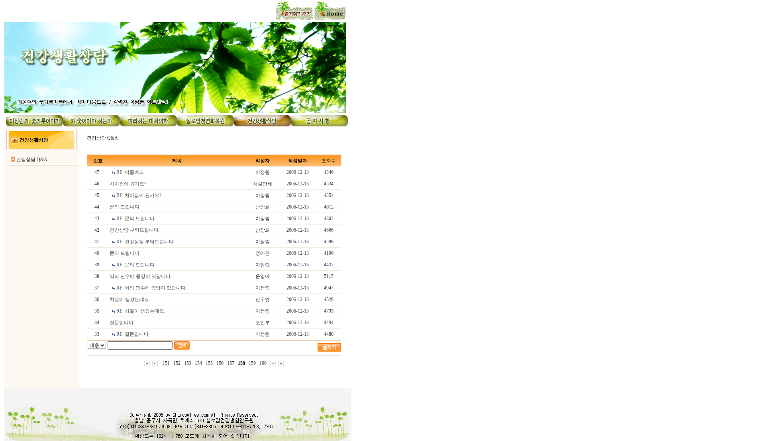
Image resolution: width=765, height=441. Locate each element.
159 (252, 363)
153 (187, 363)
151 (166, 363)
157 (230, 363)
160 (263, 363)
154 (198, 363)
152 (176, 363)
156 (220, 363)
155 (209, 363)
